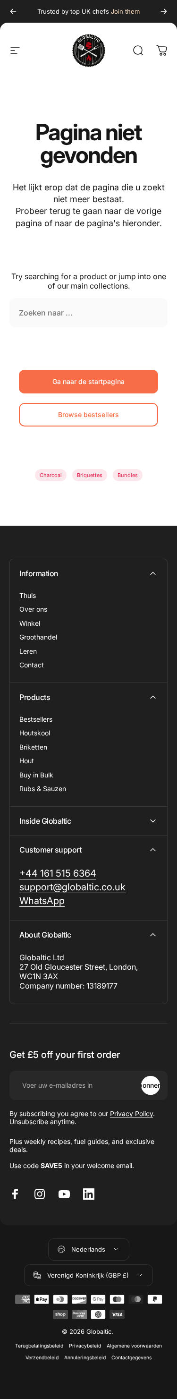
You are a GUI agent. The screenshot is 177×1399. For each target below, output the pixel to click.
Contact (31, 665)
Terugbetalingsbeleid (39, 1346)
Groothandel (38, 637)
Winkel (29, 623)
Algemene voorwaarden (134, 1346)
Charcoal (51, 475)
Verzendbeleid (42, 1358)
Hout (26, 761)
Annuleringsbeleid (85, 1358)
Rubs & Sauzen (42, 789)
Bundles (128, 475)
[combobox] (88, 312)
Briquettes (89, 475)
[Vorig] (13, 11)
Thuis (27, 595)
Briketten (33, 747)
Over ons (33, 609)
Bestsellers (35, 719)
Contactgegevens (131, 1358)
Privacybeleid (85, 1346)
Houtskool (34, 733)
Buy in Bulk (36, 775)
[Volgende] (163, 11)
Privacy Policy (131, 1113)
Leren (28, 651)
